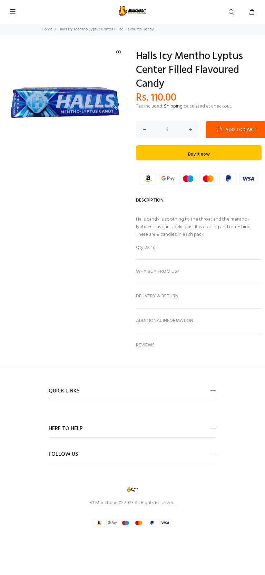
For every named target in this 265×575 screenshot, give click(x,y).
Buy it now (199, 154)
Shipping (173, 106)
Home (47, 29)
